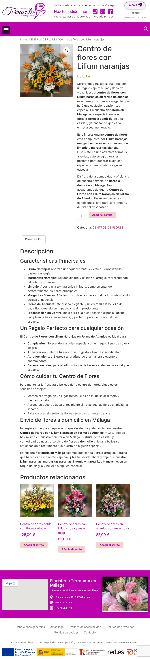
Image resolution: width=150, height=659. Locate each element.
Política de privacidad (120, 627)
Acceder (135, 13)
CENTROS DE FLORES (43, 39)
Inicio (23, 39)
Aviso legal (57, 627)
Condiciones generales (30, 627)
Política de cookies (66, 632)
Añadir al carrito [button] (34, 544)
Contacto (90, 632)
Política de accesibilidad (85, 627)
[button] (6, 30)
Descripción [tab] (33, 239)
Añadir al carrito (102, 214)
